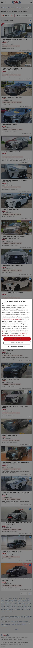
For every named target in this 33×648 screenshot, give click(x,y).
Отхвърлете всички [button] (17, 343)
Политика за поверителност (17, 335)
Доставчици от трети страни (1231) (11, 319)
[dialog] (16, 324)
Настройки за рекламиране (9, 332)
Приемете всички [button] (17, 339)
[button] (16, 346)
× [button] (29, 300)
